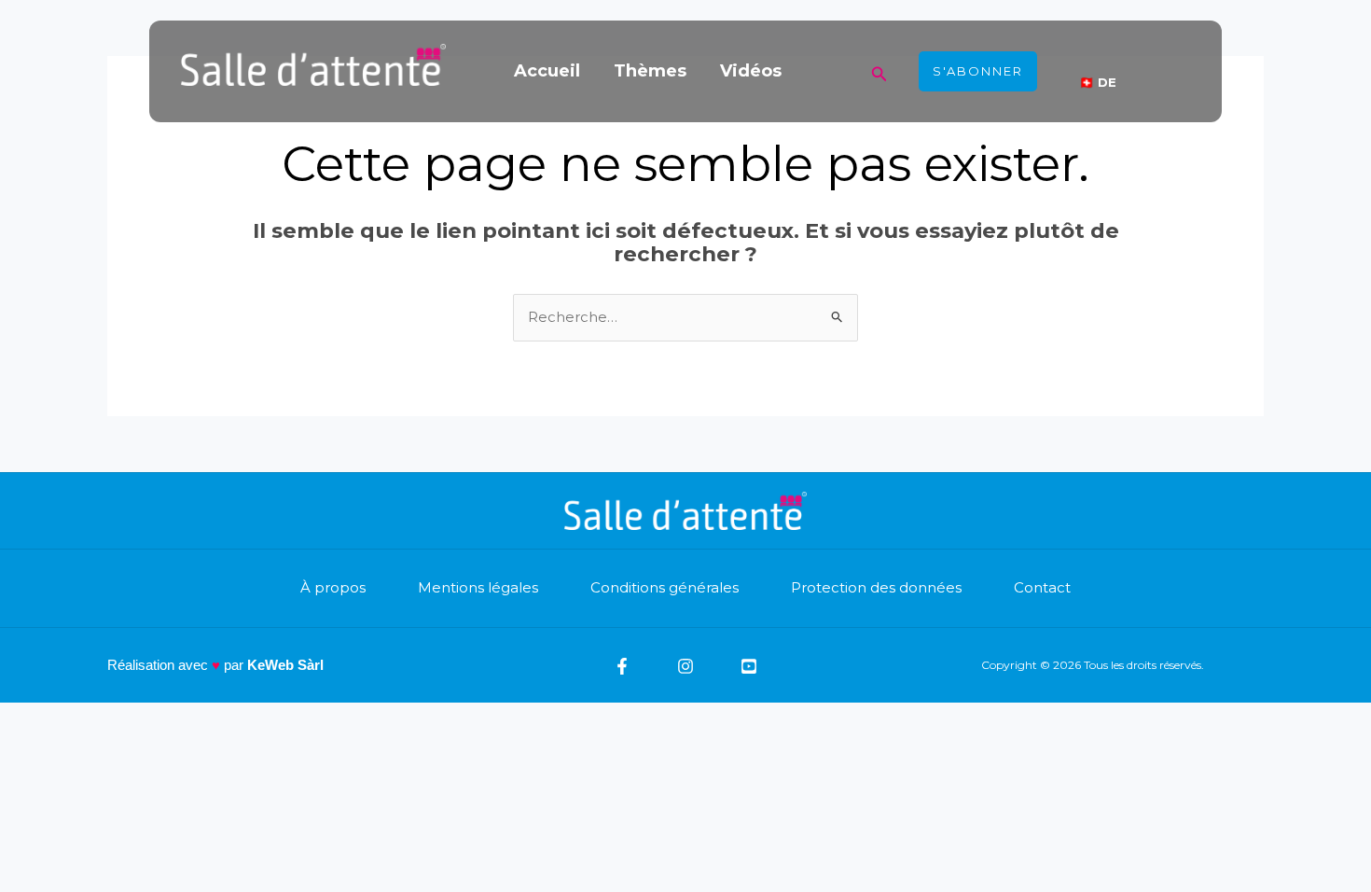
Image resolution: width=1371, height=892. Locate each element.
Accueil (547, 71)
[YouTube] (749, 666)
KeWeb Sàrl (285, 665)
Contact (1042, 587)
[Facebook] (622, 666)
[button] (879, 71)
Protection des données (876, 587)
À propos (333, 587)
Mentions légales (478, 587)
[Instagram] (685, 666)
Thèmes (650, 71)
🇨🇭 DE (1097, 82)
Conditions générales (664, 587)
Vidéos (751, 71)
